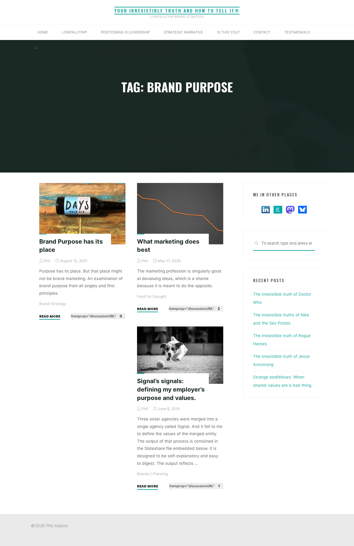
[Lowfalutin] (277, 209)
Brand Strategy (52, 303)
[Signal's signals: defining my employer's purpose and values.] (180, 355)
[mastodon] (290, 209)
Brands (143, 474)
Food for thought (151, 296)
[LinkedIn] (265, 209)
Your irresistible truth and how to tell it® (177, 10)
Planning (160, 474)
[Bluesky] (302, 209)
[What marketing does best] (180, 213)
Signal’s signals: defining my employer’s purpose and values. (171, 389)
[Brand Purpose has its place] (82, 213)
